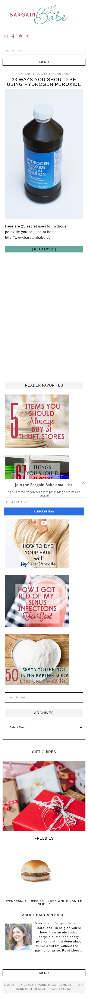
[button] (43, 484)
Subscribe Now (44, 511)
